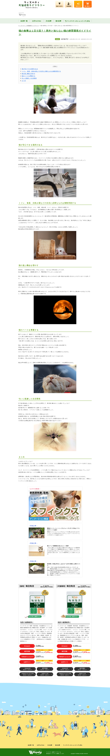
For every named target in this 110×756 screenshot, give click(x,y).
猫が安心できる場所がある (30, 69)
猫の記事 (58, 21)
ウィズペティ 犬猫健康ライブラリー (28, 25)
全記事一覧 (24, 21)
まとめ (24, 80)
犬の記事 (48, 21)
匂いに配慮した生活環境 (29, 78)
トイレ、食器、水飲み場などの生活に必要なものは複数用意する (41, 71)
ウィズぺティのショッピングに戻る (78, 21)
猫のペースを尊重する (28, 76)
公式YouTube (36, 21)
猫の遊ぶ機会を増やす (28, 73)
